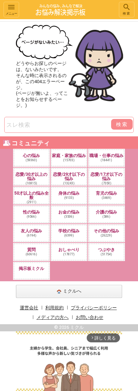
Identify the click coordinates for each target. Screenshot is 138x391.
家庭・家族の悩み (69, 157)
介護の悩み (106, 214)
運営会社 (29, 307)
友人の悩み (31, 232)
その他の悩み (106, 232)
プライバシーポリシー (94, 307)
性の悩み (31, 214)
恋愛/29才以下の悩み (69, 178)
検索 (127, 13)
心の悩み (31, 157)
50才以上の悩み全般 (31, 197)
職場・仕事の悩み (106, 157)
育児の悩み (106, 195)
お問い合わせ (89, 317)
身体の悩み (69, 195)
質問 (31, 251)
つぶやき (106, 251)
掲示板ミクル (31, 268)
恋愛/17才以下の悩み (106, 178)
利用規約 (54, 307)
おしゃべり (69, 251)
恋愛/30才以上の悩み (31, 178)
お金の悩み (69, 214)
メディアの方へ (52, 317)
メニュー (11, 13)
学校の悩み (69, 232)
